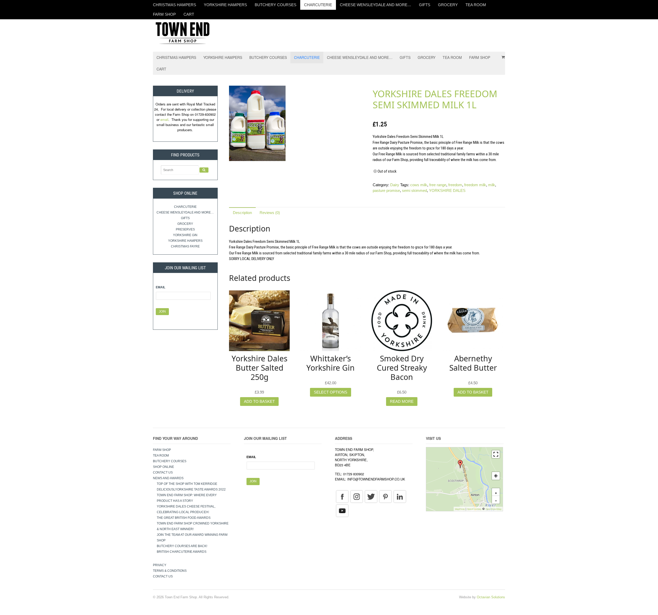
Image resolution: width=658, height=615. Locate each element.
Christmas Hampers (174, 5)
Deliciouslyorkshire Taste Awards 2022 (191, 489)
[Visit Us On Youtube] (342, 510)
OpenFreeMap (474, 509)
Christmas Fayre (185, 246)
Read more (402, 401)
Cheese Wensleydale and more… (375, 5)
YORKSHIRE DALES (447, 190)
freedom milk (475, 185)
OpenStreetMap (493, 509)
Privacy (159, 565)
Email (160, 287)
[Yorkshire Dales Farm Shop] (182, 32)
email (164, 119)
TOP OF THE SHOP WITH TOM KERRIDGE (187, 484)
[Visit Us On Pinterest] (385, 496)
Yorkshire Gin (185, 235)
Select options (330, 392)
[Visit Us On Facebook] (342, 496)
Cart (189, 14)
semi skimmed (414, 190)
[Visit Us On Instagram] (356, 496)
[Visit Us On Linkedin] (399, 496)
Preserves (185, 229)
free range (437, 185)
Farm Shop (164, 14)
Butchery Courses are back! (182, 546)
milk (491, 185)
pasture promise (386, 190)
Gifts (424, 5)
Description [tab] (242, 212)
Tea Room (475, 5)
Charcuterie (318, 5)
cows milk (418, 185)
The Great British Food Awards (184, 518)
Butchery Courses (275, 5)
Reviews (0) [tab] (270, 212)
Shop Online (163, 467)
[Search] (203, 170)
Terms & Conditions (170, 571)
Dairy (394, 185)
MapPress (460, 509)
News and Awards (168, 478)
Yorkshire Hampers (225, 5)
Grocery (448, 5)
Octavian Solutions (491, 597)
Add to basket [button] (259, 401)
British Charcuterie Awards (181, 552)
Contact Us (163, 472)
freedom (455, 185)
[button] (460, 464)
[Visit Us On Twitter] (371, 496)
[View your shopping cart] (501, 55)
